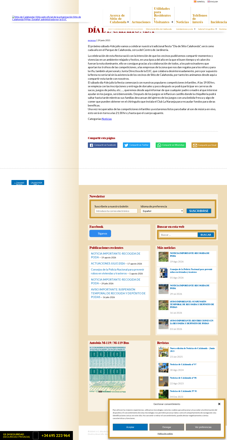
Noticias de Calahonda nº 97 (183, 364)
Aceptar (130, 427)
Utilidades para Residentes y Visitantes (162, 15)
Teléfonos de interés (199, 19)
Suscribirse (198, 211)
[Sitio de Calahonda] (50, 19)
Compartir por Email (207, 145)
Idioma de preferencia (154, 206)
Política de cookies (165, 433)
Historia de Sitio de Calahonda (159, 29)
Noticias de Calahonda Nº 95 (183, 391)
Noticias (182, 22)
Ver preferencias (203, 427)
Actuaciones (141, 22)
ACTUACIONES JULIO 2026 (108, 263)
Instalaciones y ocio (184, 29)
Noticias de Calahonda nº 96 (183, 377)
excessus (92, 40)
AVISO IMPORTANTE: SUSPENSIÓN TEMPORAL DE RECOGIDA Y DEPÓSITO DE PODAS (118, 293)
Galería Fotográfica (206, 29)
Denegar (166, 427)
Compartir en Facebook (105, 145)
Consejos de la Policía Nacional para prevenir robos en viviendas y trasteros (191, 270)
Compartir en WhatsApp (173, 145)
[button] (219, 404)
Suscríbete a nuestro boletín (110, 206)
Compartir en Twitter (139, 145)
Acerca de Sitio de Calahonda (118, 19)
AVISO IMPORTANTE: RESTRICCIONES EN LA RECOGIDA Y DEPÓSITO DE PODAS (191, 322)
